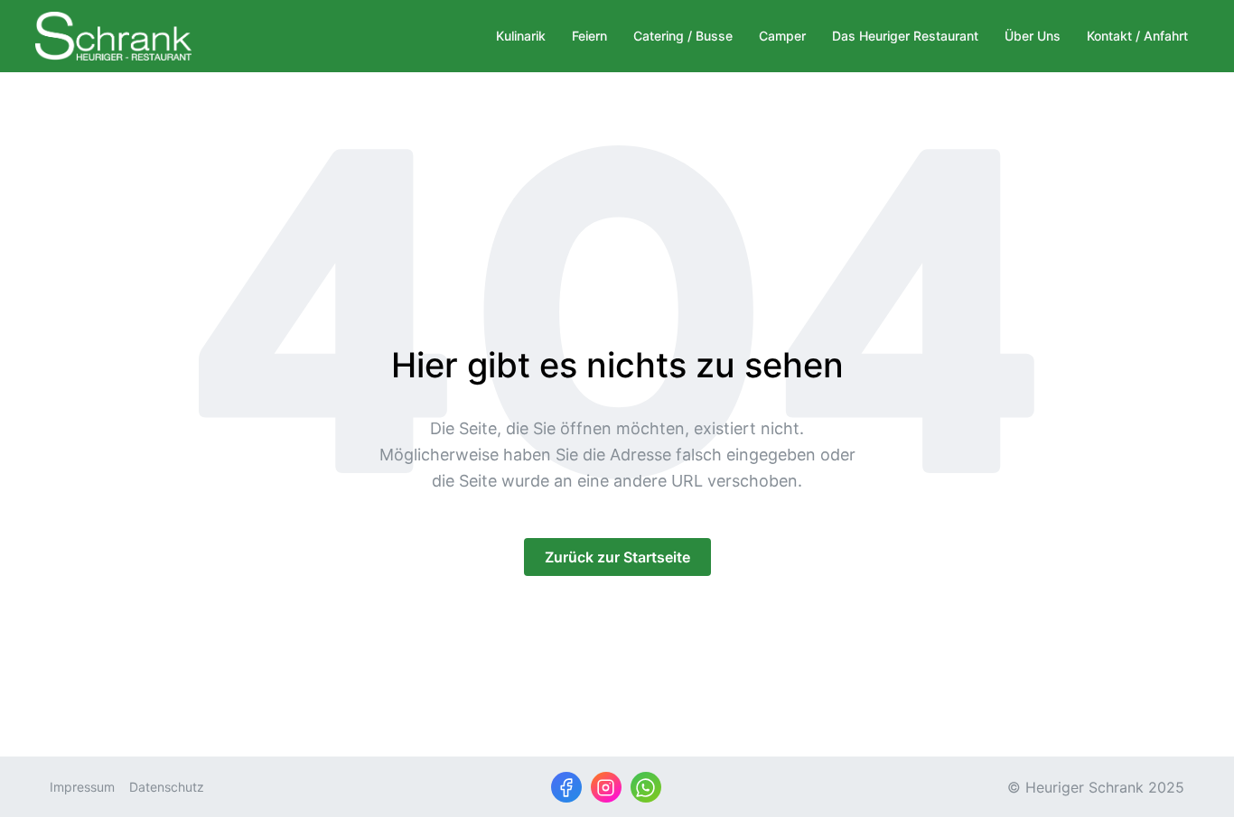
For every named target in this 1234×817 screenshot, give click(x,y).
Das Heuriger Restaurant (905, 35)
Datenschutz (166, 787)
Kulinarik (521, 35)
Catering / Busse (683, 35)
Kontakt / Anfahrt (1137, 35)
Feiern (589, 35)
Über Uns (1033, 35)
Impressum (82, 787)
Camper (782, 35)
